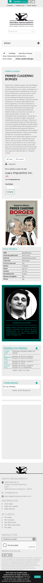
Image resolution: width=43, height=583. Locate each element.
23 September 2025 (8, 357)
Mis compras (9, 520)
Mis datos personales (12, 525)
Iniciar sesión (31, 5)
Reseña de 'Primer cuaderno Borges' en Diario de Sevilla (22, 357)
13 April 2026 (6, 352)
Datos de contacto (11, 506)
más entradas (22, 390)
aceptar (37, 577)
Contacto (10, 5)
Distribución (20, 5)
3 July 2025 (6, 362)
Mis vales (7, 527)
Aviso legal (8, 504)
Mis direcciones (10, 522)
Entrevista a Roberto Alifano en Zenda (23, 352)
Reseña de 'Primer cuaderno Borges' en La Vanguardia (22, 366)
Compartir (20, 159)
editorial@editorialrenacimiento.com (17, 496)
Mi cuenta (8, 517)
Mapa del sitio (9, 509)
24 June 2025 (7, 366)
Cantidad (9, 184)
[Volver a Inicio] (4, 53)
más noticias (21, 370)
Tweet (10, 159)
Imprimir (12, 164)
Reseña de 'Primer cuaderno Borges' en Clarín (22, 362)
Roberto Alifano (12, 71)
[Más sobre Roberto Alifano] (21, 304)
